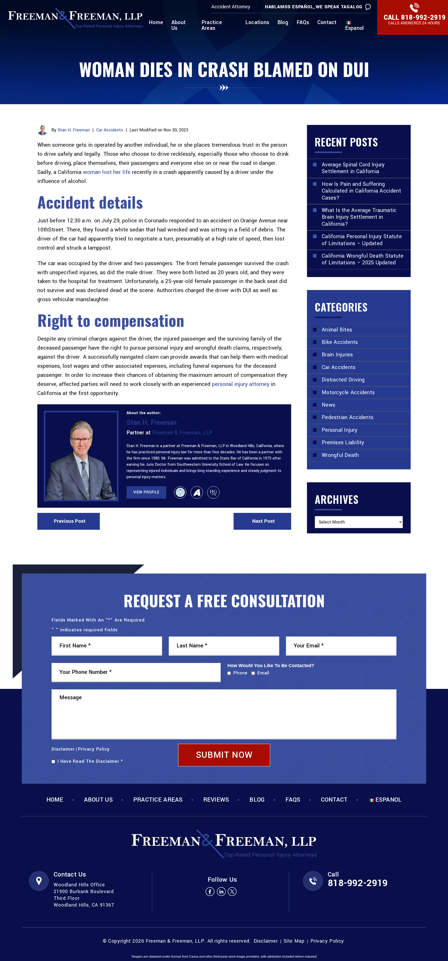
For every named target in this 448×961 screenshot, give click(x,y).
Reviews (216, 800)
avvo (197, 492)
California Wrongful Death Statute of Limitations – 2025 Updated (363, 259)
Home (156, 23)
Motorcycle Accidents (348, 392)
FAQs (303, 23)
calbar (180, 492)
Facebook (209, 891)
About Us (178, 26)
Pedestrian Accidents (347, 417)
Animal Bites (337, 330)
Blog (282, 23)
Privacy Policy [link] (327, 941)
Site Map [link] (294, 941)
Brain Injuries (337, 354)
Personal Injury (339, 430)
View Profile (146, 492)
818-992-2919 (423, 17)
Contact (327, 23)
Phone (239, 672)
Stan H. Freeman (74, 130)
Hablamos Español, (290, 7)
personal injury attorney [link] (240, 384)
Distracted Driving (343, 380)
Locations (257, 23)
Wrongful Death (340, 455)
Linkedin (221, 891)
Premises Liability (343, 442)
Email (262, 672)
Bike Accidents (340, 342)
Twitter (232, 891)
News (328, 405)
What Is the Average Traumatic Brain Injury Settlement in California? (359, 217)
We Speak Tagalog (339, 7)
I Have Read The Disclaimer (90, 761)
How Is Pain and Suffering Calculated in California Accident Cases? (361, 191)
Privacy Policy (94, 749)
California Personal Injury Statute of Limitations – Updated (362, 240)
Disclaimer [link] (266, 941)
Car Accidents (109, 130)
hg (213, 492)
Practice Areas (211, 26)
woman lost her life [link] (106, 172)
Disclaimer (63, 749)
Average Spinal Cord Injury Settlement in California (353, 168)
